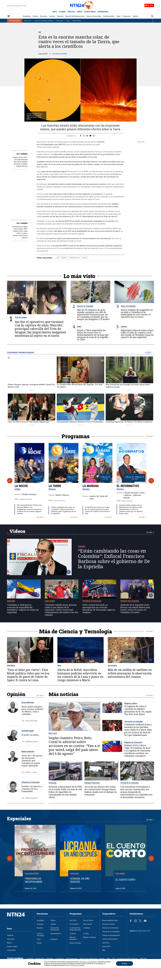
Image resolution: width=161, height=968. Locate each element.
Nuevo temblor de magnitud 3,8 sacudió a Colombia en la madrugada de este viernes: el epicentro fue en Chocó (137, 313)
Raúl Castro (27, 21)
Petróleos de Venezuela (92, 601)
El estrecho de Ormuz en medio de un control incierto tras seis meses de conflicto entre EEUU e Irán (97, 510)
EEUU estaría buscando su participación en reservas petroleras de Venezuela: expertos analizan (99, 609)
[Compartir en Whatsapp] (94, 136)
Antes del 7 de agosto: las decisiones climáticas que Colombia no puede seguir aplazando (32, 760)
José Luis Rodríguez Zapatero (43, 21)
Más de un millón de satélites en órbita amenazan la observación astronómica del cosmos (130, 673)
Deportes (60, 16)
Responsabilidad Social (110, 920)
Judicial (52, 16)
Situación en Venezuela (31, 782)
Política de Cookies (77, 965)
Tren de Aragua (21, 317)
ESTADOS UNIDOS (90, 12)
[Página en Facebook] (130, 921)
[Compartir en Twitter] (84, 136)
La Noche (21, 486)
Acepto (124, 963)
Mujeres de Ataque (89, 937)
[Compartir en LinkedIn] (87, 136)
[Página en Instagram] (135, 921)
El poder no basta (30, 735)
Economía (43, 16)
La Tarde (55, 486)
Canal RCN (29, 959)
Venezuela (10, 939)
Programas (126, 16)
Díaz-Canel (59, 21)
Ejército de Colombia (85, 306)
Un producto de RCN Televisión (127, 959)
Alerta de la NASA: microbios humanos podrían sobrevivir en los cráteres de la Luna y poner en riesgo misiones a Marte (80, 675)
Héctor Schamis (31, 798)
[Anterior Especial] (9, 858)
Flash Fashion (87, 924)
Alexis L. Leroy (30, 772)
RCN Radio (49, 959)
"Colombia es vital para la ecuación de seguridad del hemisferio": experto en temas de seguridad (23, 609)
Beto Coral (53, 733)
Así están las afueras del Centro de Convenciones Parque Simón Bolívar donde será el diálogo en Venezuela (100, 791)
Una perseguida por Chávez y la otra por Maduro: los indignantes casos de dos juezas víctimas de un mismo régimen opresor (29, 509)
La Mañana (91, 486)
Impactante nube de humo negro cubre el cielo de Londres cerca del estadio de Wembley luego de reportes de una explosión (137, 333)
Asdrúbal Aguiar (28, 731)
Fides (108, 959)
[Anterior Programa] (9, 480)
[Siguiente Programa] (151, 480)
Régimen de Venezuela (133, 742)
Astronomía (112, 665)
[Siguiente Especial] (151, 858)
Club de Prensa (88, 920)
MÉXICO (79, 12)
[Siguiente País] (153, 21)
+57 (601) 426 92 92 (143, 931)
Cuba (67, 21)
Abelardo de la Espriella (129, 601)
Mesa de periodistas (73, 938)
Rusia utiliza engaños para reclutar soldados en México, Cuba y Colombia (32, 710)
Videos (17, 531)
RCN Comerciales (72, 959)
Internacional (11, 950)
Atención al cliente (108, 924)
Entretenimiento (108, 16)
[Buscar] (152, 16)
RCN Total (143, 959)
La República (59, 959)
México (9, 943)
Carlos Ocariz (50, 601)
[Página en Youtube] (145, 921)
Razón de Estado (75, 943)
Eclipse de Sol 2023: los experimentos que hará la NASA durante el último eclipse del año (20, 161)
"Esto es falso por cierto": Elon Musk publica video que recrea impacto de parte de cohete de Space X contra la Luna (28, 675)
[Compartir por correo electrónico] (90, 136)
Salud (118, 16)
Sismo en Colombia (128, 306)
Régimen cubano (130, 703)
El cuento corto (125, 879)
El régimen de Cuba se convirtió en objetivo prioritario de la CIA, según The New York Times (137, 710)
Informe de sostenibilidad (110, 932)
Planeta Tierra (75, 257)
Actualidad (27, 16)
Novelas (102, 959)
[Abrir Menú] (9, 16)
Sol (39, 32)
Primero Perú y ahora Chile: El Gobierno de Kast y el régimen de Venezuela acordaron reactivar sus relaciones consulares (137, 750)
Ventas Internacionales (110, 939)
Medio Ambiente (28, 751)
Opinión (135, 16)
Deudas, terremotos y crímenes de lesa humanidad (32, 789)
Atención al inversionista (110, 928)
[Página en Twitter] (140, 921)
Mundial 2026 (77, 21)
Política (35, 16)
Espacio (64, 257)
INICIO (55, 12)
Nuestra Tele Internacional (74, 16)
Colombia (81, 546)
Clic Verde (73, 920)
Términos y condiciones (88, 962)
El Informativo (128, 486)
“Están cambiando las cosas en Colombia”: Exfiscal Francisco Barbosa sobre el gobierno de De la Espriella (63, 510)
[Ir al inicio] (19, 917)
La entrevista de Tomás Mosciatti (75, 929)
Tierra (84, 257)
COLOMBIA (62, 12)
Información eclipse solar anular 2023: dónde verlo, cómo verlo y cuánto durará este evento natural (19, 232)
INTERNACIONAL (103, 12)
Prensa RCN (106, 947)
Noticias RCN (39, 959)
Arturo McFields (28, 702)
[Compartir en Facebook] (80, 136)
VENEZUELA (71, 12)
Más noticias (63, 694)
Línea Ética (105, 943)
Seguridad (11, 601)
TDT (113, 959)
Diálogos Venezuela (92, 783)
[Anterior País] (153, 20)
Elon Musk (11, 665)
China (79, 326)
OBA (103, 950)
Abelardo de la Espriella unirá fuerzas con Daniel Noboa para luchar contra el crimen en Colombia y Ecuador (135, 609)
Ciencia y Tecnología (93, 16)
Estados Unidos (12, 947)
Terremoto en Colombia (133, 721)
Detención (52, 783)
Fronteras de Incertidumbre (33, 880)
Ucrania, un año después (80, 880)
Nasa (59, 665)
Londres (124, 326)
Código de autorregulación (111, 935)
